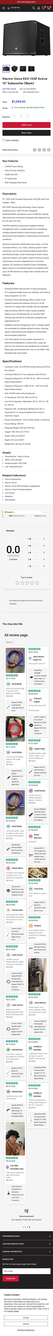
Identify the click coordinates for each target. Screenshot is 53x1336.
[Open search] (33, 8)
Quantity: (6, 117)
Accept (26, 1318)
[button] (48, 7)
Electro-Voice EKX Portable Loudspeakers (22, 486)
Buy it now (26, 133)
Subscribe (10, 1278)
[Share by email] (49, 150)
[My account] (38, 8)
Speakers (9, 496)
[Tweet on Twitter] (44, 150)
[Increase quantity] (27, 116)
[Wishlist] (43, 8)
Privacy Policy (13, 1311)
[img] (13, 556)
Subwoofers (10, 500)
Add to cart (27, 125)
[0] (48, 7)
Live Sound (9, 493)
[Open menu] (3, 8)
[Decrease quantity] (14, 116)
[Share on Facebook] (34, 150)
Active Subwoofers (13, 479)
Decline (26, 1324)
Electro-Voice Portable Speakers (18, 489)
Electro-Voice (9, 89)
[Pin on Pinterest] (39, 150)
